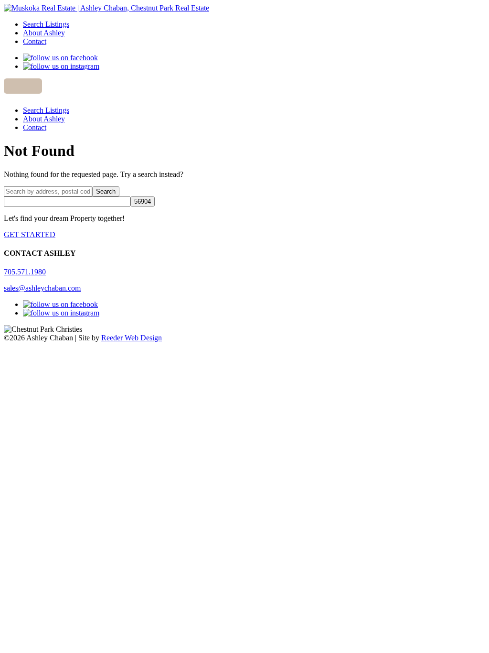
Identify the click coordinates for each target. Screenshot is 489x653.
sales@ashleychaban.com (42, 288)
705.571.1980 (25, 272)
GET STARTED (29, 234)
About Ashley (44, 33)
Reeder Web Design (131, 338)
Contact (34, 41)
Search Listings (46, 24)
